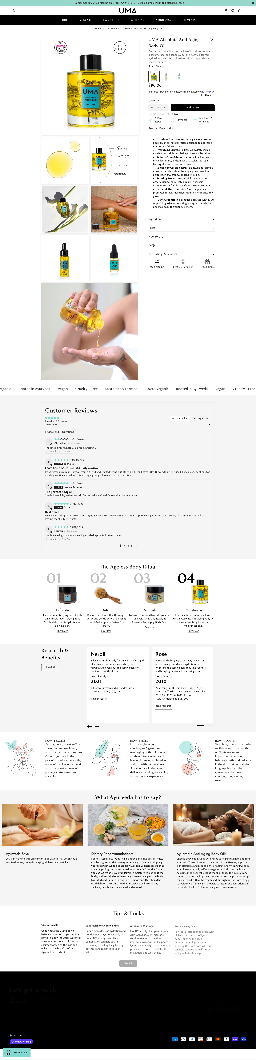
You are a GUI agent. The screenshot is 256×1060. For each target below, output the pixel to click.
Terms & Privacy (170, 1011)
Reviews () (52, 432)
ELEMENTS (189, 20)
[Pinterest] (210, 1006)
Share (208, 95)
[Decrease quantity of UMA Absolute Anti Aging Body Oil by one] (152, 107)
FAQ (163, 996)
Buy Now (62, 631)
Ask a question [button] (201, 418)
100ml (154, 76)
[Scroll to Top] (250, 1043)
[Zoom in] (132, 43)
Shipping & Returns (172, 1001)
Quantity (153, 100)
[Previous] (89, 726)
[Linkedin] (237, 1006)
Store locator (77, 991)
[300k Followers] (219, 1006)
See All (128, 961)
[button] (239, 10)
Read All (50, 667)
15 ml (166, 76)
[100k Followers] (228, 1006)
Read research (99, 698)
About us (121, 991)
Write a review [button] (179, 418)
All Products (113, 28)
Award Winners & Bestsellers (86, 1001)
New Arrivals (77, 996)
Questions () (69, 432)
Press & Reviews (125, 996)
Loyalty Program (170, 1016)
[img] (61, 439)
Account (166, 991)
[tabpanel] (118, 685)
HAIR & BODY (111, 20)
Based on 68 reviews (56, 421)
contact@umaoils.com (220, 1000)
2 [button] (124, 546)
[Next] (97, 726)
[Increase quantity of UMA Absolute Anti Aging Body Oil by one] (164, 107)
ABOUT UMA (163, 20)
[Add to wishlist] (211, 39)
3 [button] (128, 546)
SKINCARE (85, 20)
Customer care (169, 1006)
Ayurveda (121, 1001)
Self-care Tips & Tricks (128, 1006)
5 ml (179, 76)
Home (97, 28)
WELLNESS (137, 20)
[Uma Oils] (128, 10)
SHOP (64, 20)
